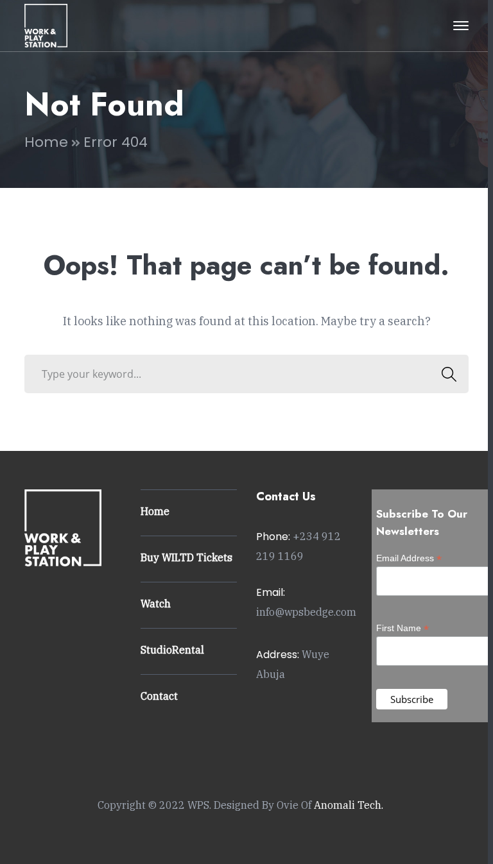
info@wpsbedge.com (306, 612)
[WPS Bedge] (45, 25)
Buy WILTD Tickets (186, 557)
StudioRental (172, 649)
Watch (156, 603)
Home (46, 142)
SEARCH (449, 374)
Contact (159, 696)
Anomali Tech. (348, 805)
